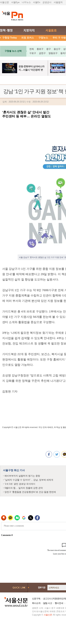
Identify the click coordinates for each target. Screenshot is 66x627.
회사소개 (36, 603)
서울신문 (4, 2)
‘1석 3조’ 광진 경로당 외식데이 (19, 484)
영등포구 (53, 53)
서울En (36, 2)
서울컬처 (58, 2)
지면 (55, 598)
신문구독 (36, 598)
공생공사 (46, 2)
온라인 (60, 598)
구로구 (32, 53)
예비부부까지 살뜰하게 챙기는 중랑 (22, 475)
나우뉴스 (26, 2)
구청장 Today (9, 37)
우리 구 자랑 (59, 37)
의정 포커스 (27, 37)
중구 (48, 49)
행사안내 (59, 603)
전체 (31, 49)
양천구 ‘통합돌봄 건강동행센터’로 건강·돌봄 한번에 (30, 492)
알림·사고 (47, 603)
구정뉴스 (43, 37)
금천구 (42, 53)
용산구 (57, 49)
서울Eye (15, 2)
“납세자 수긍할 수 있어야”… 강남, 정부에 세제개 (28, 480)
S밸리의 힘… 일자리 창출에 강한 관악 (23, 488)
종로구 (40, 49)
